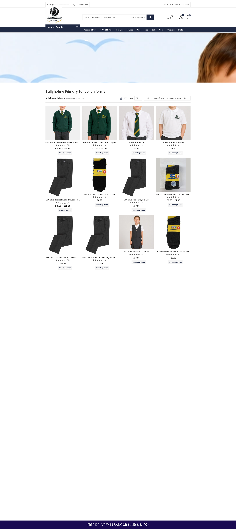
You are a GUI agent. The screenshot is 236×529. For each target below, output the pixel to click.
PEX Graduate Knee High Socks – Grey (173, 194)
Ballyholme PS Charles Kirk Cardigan (99, 142)
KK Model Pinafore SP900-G (136, 251)
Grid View (121, 98)
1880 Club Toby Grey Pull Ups (136, 200)
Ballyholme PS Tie (136, 142)
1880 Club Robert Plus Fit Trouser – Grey (63, 200)
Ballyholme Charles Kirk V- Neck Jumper (63, 142)
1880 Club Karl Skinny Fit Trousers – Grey (63, 257)
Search (150, 17)
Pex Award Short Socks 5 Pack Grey (173, 251)
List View (125, 98)
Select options (65, 153)
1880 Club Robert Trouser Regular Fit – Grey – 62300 (105, 257)
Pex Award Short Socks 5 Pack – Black (100, 194)
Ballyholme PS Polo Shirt (173, 142)
